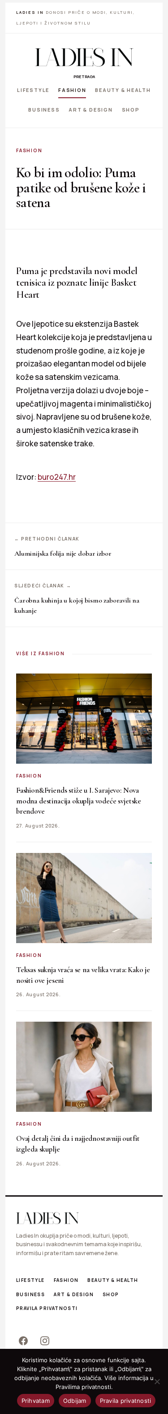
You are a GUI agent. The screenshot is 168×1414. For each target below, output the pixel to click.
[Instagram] (45, 1341)
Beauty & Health (123, 90)
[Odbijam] (156, 1381)
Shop (131, 109)
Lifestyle (33, 90)
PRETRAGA (84, 76)
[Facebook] (23, 1341)
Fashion (72, 90)
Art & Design (90, 109)
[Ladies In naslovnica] (84, 57)
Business (44, 109)
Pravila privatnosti (47, 1308)
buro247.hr (57, 477)
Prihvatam (36, 1400)
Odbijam (74, 1400)
